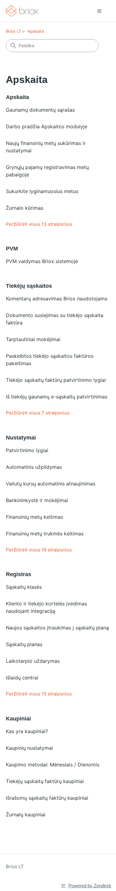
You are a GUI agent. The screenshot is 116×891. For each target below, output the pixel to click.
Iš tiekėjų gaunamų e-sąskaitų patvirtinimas (56, 397)
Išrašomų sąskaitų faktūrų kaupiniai (47, 798)
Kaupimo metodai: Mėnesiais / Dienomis (52, 764)
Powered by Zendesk (89, 885)
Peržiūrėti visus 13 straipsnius (39, 224)
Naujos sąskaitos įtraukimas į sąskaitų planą (57, 628)
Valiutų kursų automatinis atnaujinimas (50, 484)
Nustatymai (21, 438)
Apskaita (36, 31)
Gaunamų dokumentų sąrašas (40, 110)
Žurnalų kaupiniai (25, 814)
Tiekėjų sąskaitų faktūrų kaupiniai (45, 781)
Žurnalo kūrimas (24, 208)
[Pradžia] (22, 11)
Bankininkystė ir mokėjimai (37, 500)
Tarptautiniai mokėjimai (33, 339)
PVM (12, 248)
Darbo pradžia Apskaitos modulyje (46, 126)
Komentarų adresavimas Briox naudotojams (56, 298)
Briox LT (13, 31)
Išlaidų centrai (22, 677)
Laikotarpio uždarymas (33, 661)
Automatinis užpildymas (34, 467)
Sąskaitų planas (24, 644)
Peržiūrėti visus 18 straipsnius (39, 550)
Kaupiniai (18, 719)
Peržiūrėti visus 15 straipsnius (39, 694)
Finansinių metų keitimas (34, 517)
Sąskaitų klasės (24, 587)
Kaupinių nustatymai (29, 748)
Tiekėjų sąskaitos (29, 286)
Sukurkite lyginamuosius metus (42, 191)
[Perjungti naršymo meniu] (99, 11)
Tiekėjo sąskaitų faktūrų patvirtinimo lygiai (56, 380)
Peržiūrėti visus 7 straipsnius (38, 413)
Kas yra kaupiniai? (27, 731)
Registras (18, 574)
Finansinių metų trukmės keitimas (45, 533)
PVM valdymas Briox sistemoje (42, 261)
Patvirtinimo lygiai (27, 450)
